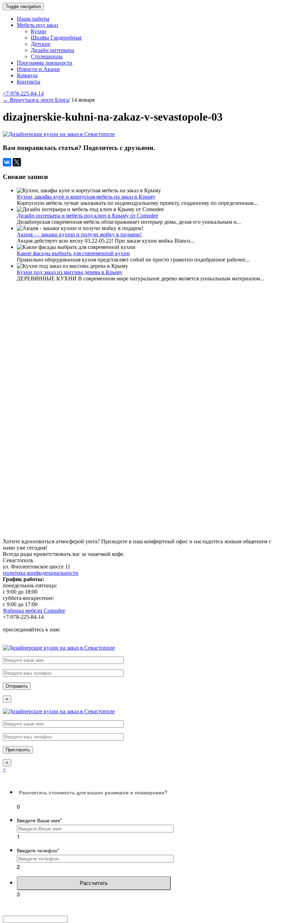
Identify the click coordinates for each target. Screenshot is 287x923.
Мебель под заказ (37, 25)
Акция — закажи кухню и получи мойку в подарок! (79, 234)
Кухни (38, 31)
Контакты (28, 82)
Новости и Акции (38, 69)
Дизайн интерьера (52, 50)
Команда (27, 75)
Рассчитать (94, 883)
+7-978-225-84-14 (23, 93)
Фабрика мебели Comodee (34, 611)
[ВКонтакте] (7, 162)
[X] (17, 162)
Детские (40, 44)
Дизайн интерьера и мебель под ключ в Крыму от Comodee (87, 216)
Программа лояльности (44, 63)
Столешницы (47, 56)
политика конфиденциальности (40, 573)
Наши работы (33, 19)
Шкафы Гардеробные (56, 38)
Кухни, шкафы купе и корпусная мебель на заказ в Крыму (86, 197)
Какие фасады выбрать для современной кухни (73, 253)
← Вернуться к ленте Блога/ (36, 100)
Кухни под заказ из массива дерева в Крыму (69, 272)
